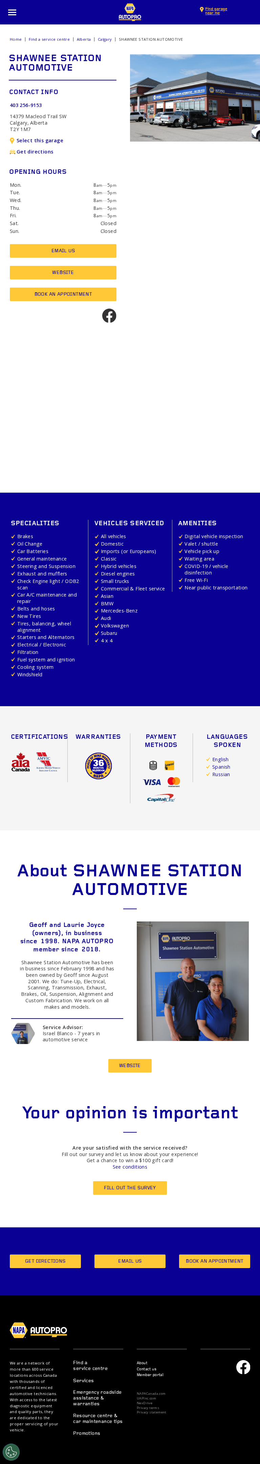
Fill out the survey (130, 1188)
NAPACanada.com (151, 1394)
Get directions (35, 151)
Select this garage (40, 140)
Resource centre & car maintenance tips (98, 1418)
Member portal (150, 1375)
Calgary (105, 39)
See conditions (130, 1167)
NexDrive (144, 1403)
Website (63, 272)
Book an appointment (63, 294)
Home (16, 39)
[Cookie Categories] (11, 1452)
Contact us (146, 1369)
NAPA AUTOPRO (130, 12)
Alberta (84, 39)
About (142, 1363)
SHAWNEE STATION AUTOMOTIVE (151, 39)
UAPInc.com (146, 1398)
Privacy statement (152, 1412)
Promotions (86, 1433)
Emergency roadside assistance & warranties (97, 1398)
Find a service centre (49, 39)
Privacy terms (148, 1408)
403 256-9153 (26, 105)
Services (83, 1381)
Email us (63, 251)
